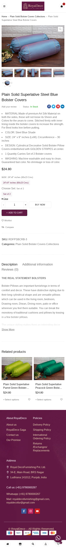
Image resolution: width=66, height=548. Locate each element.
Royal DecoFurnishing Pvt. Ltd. (28, 467)
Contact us (12, 435)
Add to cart (15, 213)
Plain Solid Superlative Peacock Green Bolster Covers (48, 388)
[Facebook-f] (23, 511)
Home (4, 16)
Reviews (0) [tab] (10, 269)
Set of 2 (7, 194)
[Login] (45, 544)
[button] (60, 29)
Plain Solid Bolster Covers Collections (27, 16)
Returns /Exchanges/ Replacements (41, 447)
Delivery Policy (41, 424)
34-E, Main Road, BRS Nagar (27, 472)
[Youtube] (37, 511)
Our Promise (13, 440)
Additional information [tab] (37, 264)
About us (11, 424)
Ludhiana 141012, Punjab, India (28, 477)
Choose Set (8, 188)
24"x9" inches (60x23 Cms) (16, 182)
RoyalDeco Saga (16, 429)
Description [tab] (9, 264)
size (4, 177)
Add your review (9, 107)
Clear (5, 199)
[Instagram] (30, 511)
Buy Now (40, 205)
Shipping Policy (42, 429)
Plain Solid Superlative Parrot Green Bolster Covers (16, 388)
